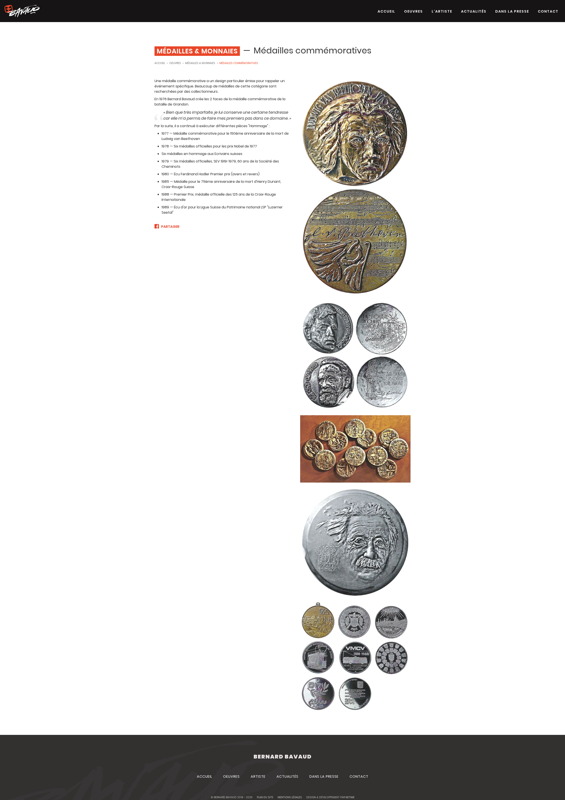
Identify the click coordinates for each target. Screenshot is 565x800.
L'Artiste (442, 11)
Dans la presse (512, 11)
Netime (350, 797)
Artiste (258, 776)
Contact (548, 11)
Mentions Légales (290, 797)
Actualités (473, 11)
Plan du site (265, 797)
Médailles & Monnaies (200, 63)
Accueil (386, 11)
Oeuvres (413, 11)
